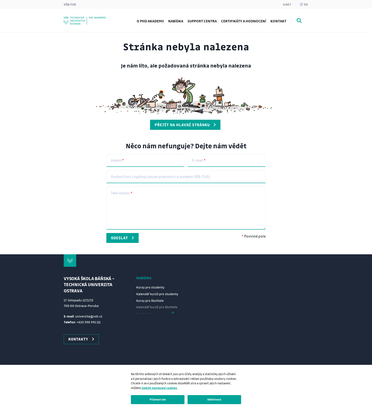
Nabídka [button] (175, 21)
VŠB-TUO (70, 4)
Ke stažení (80, 18)
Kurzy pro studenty (150, 287)
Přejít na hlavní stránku (182, 124)
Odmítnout (214, 399)
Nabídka (143, 278)
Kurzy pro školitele (150, 300)
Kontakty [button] (78, 339)
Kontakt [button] (278, 21)
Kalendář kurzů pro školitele (156, 307)
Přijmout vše (158, 399)
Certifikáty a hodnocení (243, 21)
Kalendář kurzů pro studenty (157, 294)
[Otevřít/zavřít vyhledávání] (299, 21)
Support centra (202, 21)
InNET (287, 4)
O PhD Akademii (150, 21)
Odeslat (119, 237)
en (306, 4)
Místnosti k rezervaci (89, 18)
